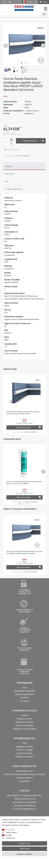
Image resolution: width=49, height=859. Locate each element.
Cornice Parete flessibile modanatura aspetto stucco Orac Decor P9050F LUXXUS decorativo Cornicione (24, 553)
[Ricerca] (44, 14)
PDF (6, 181)
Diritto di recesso (24, 719)
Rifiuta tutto (24, 848)
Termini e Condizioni (24, 725)
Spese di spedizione (22, 156)
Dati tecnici (9, 174)
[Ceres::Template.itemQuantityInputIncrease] (11, 140)
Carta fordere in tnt (24, 771)
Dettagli (8, 166)
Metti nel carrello (30, 141)
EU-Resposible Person (14, 189)
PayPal (8, 835)
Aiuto (24, 687)
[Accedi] (4, 2)
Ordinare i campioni (24, 756)
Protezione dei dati (24, 722)
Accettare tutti (24, 843)
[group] (24, 393)
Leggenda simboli (24, 746)
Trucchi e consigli (24, 750)
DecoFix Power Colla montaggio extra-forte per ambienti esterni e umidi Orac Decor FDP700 (24, 483)
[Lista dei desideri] (35, 2)
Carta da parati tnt (24, 778)
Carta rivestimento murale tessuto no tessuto (24, 774)
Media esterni (11, 832)
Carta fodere (24, 781)
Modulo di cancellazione (24, 729)
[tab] (24, 166)
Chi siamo (24, 701)
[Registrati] (10, 2)
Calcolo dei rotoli (24, 753)
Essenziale (10, 830)
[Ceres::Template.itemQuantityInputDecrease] (11, 143)
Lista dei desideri (13, 149)
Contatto (24, 697)
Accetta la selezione (24, 854)
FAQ (24, 743)
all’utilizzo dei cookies (20, 825)
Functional (10, 838)
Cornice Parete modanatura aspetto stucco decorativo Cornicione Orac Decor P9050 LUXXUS (23, 413)
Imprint (24, 715)
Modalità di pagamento (24, 691)
